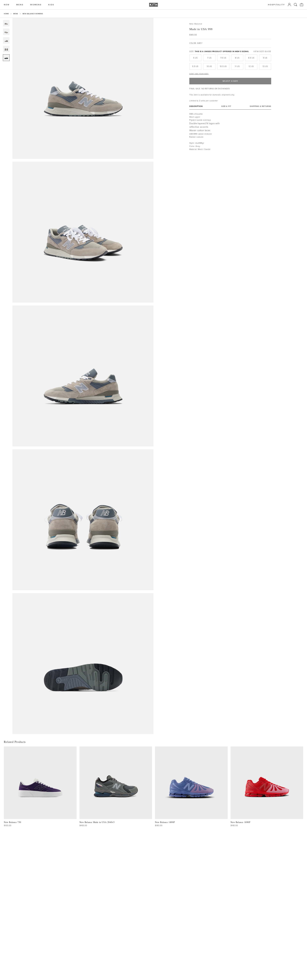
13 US (265, 66)
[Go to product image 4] (6, 49)
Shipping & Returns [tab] (260, 106)
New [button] (7, 5)
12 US (251, 66)
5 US (195, 57)
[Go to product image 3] (6, 40)
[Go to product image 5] (6, 57)
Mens (15, 13)
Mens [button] (20, 5)
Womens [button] (36, 5)
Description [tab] (196, 106)
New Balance (195, 24)
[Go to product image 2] (6, 31)
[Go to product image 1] (6, 23)
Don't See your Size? (199, 74)
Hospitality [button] (276, 5)
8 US (237, 57)
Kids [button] (51, 5)
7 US (209, 57)
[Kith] (153, 5)
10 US (209, 66)
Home (6, 13)
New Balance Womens (33, 13)
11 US (237, 66)
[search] (295, 4)
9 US (265, 57)
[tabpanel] (230, 131)
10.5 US (223, 66)
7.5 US (223, 57)
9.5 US (195, 66)
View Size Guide (262, 51)
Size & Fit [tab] (226, 106)
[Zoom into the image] (83, 88)
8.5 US (251, 57)
